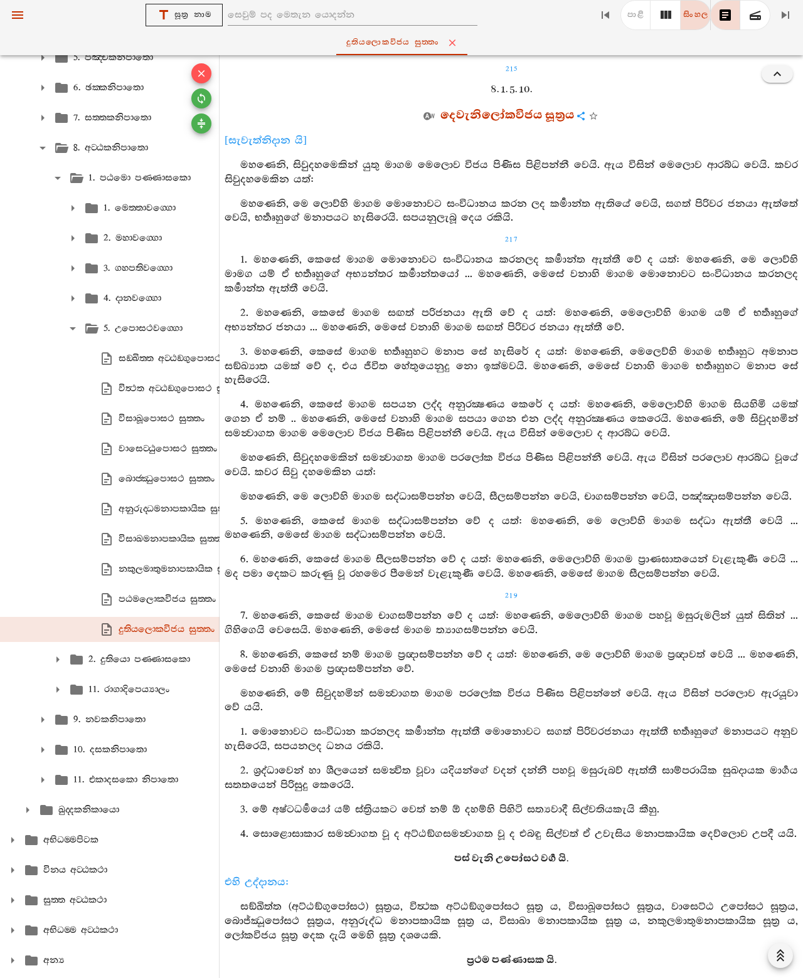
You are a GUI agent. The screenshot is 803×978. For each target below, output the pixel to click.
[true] (755, 15)
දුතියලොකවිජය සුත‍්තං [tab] (393, 42)
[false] (725, 15)
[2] (666, 15)
